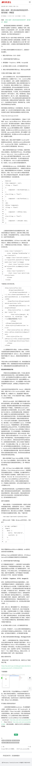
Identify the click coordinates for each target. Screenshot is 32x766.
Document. (16, 762)
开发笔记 (11, 6)
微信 (14, 6)
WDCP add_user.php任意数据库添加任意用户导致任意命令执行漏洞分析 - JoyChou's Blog (24, 749)
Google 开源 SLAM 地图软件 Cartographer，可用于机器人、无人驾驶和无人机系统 (8, 749)
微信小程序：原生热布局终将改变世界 (10, 742)
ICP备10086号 (27, 762)
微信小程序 (8, 740)
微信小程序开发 (15, 740)
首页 (7, 6)
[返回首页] (7, 2)
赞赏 (16, 734)
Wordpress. (6, 762)
